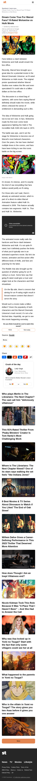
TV (11, 762)
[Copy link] (30, 357)
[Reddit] (15, 357)
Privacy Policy (6, 767)
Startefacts (5, 8)
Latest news (12, 8)
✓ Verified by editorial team (10, 26)
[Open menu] (33, 2)
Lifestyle (28, 762)
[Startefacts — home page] (4, 2)
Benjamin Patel (13, 33)
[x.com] (9, 357)
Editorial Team (28, 770)
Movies (5, 340)
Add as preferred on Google (10, 29)
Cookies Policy (15, 767)
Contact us (20, 770)
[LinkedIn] (20, 357)
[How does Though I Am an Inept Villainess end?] (18, 585)
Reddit (11, 335)
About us (13, 770)
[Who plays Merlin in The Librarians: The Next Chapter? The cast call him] (18, 408)
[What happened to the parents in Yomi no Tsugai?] (18, 686)
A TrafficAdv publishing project (21, 777)
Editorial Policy (6, 772)
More (18, 741)
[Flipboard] (25, 357)
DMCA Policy (5, 770)
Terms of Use (24, 767)
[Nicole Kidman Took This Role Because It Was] (18, 617)
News (4, 762)
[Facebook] (4, 357)
